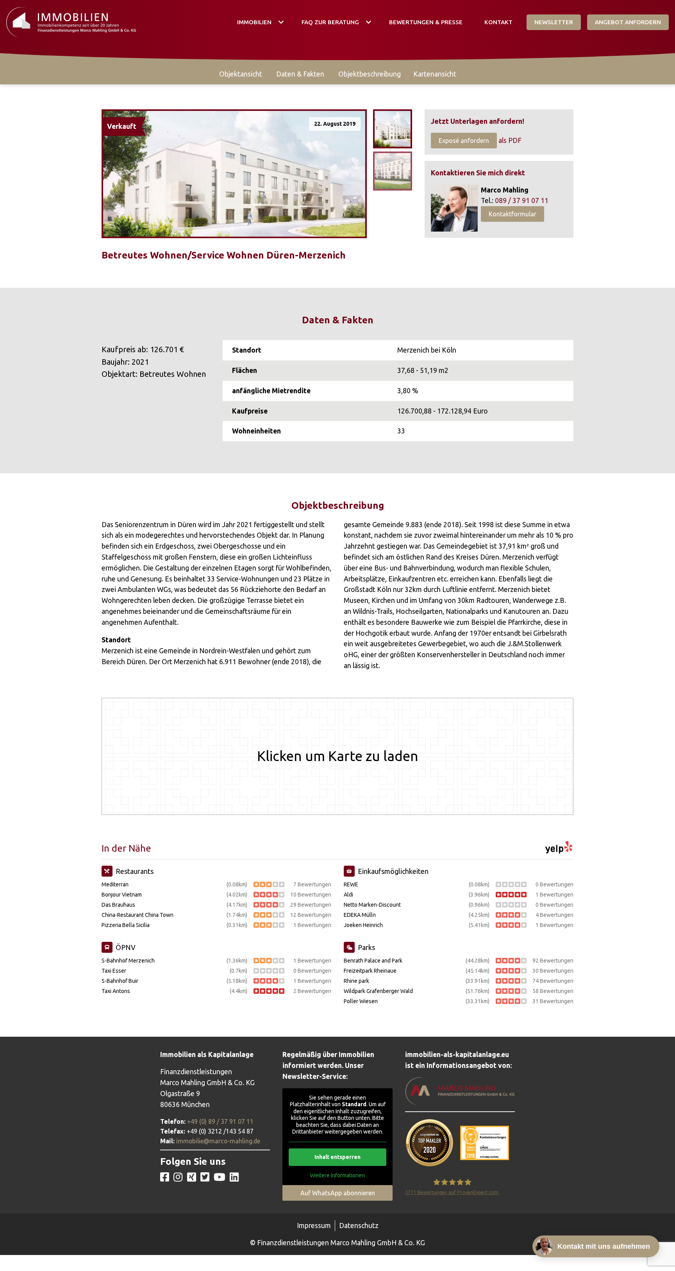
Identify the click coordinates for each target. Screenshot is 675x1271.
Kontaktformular (512, 213)
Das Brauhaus (118, 905)
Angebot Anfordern (628, 22)
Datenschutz (359, 1225)
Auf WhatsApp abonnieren (337, 1192)
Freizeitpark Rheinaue (370, 971)
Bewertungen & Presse (425, 22)
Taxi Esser (114, 971)
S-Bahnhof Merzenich (128, 960)
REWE (351, 884)
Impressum (314, 1225)
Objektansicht (240, 74)
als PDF (509, 140)
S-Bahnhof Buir (120, 981)
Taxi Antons (116, 991)
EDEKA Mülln (360, 915)
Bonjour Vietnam (122, 894)
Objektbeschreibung (369, 74)
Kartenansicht (434, 74)
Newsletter (553, 22)
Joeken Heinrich (363, 925)
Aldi (348, 894)
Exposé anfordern (464, 140)
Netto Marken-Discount (372, 905)
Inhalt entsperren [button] (337, 1157)
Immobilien (254, 22)
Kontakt (498, 22)
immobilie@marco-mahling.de (218, 1140)
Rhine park (356, 981)
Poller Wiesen (361, 1001)
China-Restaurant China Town (137, 915)
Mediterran (115, 884)
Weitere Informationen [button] (337, 1175)
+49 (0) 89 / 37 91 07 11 (220, 1121)
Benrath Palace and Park (373, 960)
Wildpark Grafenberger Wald (378, 991)
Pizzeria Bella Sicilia (126, 925)
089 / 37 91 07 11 (521, 200)
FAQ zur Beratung (330, 22)
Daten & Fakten (300, 74)
